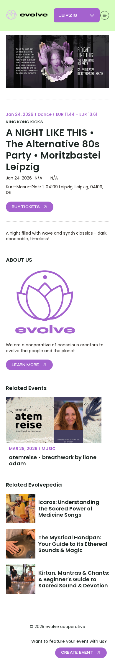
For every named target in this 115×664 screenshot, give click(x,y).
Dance (45, 114)
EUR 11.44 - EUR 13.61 (76, 114)
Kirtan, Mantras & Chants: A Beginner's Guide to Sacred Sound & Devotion (74, 579)
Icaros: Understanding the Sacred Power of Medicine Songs (69, 508)
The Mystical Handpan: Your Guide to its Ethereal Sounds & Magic (73, 544)
